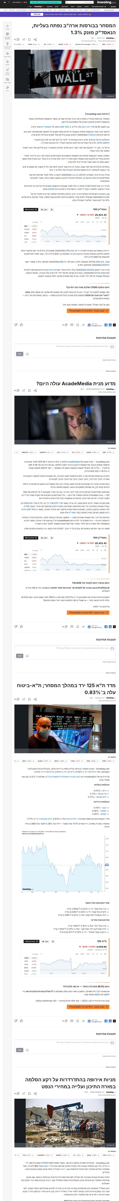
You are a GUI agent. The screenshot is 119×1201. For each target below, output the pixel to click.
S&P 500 (64, 127)
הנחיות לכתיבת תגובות (109, 360)
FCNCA (91, 135)
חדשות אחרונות (109, 10)
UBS (88, 186)
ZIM (97, 262)
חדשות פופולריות (95, 10)
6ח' (93, 222)
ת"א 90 (50, 772)
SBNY (106, 143)
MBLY (62, 262)
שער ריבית (65, 1169)
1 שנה (88, 222)
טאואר (103, 811)
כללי (55, 10)
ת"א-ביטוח (71, 819)
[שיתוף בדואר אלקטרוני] (71, 324)
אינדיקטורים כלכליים (34, 10)
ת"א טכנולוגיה (45, 819)
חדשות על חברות (22, 10)
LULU (75, 175)
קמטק (103, 814)
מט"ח (69, 10)
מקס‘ (76, 222)
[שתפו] (35, 39)
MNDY (105, 265)
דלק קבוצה (101, 797)
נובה (104, 807)
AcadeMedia (73, 462)
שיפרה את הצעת (51, 270)
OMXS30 (28, 503)
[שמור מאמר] (29, 39)
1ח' (97, 222)
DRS (67, 250)
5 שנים (82, 222)
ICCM (106, 197)
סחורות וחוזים (62, 10)
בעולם (50, 10)
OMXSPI (54, 503)
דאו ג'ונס (86, 127)
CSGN (51, 189)
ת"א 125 (92, 772)
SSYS (96, 273)
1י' (105, 222)
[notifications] (9, 2)
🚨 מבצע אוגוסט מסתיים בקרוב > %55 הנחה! (45, 2)
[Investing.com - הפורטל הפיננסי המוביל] (106, 2)
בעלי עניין (12, 10)
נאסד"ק (45, 127)
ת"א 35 (70, 772)
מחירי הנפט (48, 1166)
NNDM (89, 270)
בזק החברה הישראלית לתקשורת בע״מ (63, 777)
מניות (80, 10)
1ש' (101, 222)
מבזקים (86, 10)
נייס (104, 790)
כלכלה (44, 10)
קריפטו (75, 10)
